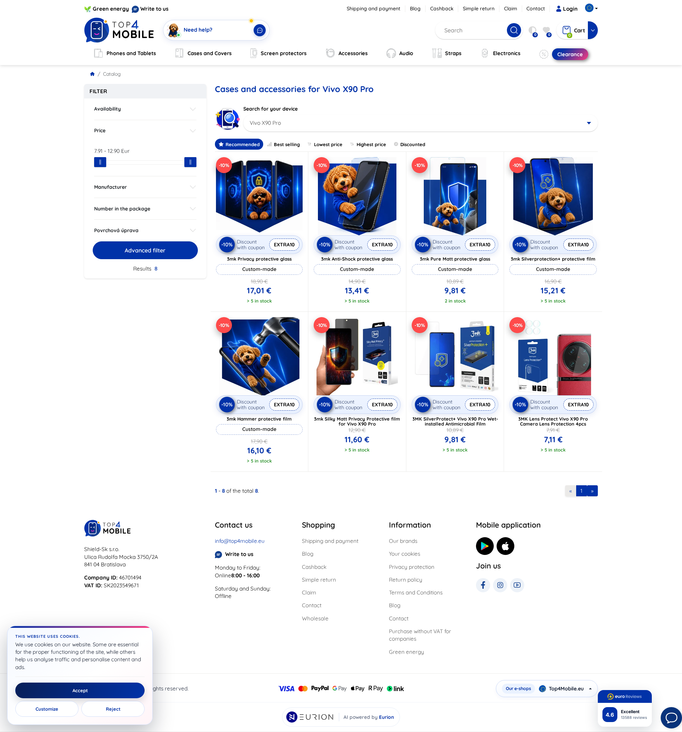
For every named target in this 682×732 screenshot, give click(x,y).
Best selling (287, 144)
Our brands (403, 541)
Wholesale (315, 618)
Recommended (243, 144)
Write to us (154, 8)
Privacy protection (411, 566)
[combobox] (420, 123)
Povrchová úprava (116, 230)
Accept (80, 690)
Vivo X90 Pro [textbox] (265, 122)
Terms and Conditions (416, 592)
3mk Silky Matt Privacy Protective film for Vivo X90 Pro (357, 421)
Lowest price (328, 144)
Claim (510, 8)
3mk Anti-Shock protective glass (357, 259)
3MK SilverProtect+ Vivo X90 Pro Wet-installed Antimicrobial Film (455, 421)
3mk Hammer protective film (259, 419)
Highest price (371, 144)
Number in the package (122, 208)
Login (570, 8)
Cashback (442, 8)
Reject (113, 709)
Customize (47, 709)
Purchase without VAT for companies (420, 635)
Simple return (478, 8)
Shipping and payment (373, 8)
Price (99, 130)
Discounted (412, 144)
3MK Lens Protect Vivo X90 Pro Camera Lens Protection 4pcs (553, 421)
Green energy (111, 8)
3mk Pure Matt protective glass (455, 259)
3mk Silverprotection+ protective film (553, 259)
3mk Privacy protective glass (259, 259)
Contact (535, 8)
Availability (107, 109)
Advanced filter (145, 250)
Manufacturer (110, 187)
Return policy (405, 579)
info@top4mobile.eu (240, 541)
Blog (415, 8)
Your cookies (404, 553)
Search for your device (270, 109)
